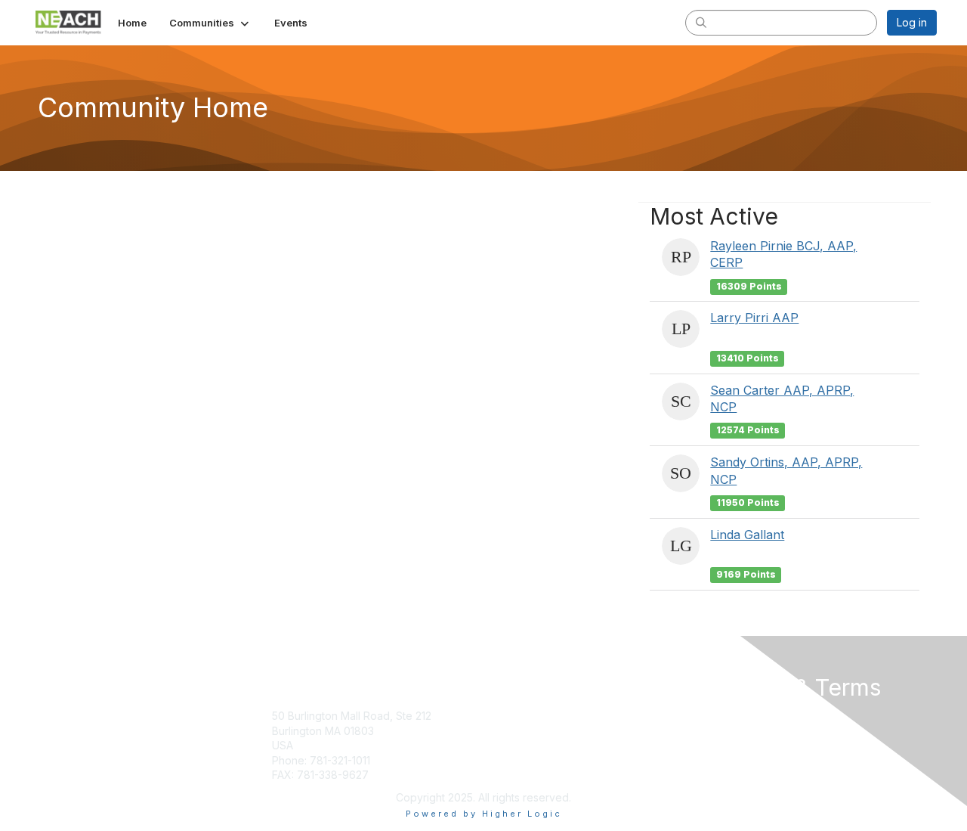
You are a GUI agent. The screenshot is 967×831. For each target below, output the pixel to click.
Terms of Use (741, 730)
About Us (730, 715)
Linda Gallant (747, 534)
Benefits (510, 730)
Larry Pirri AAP (754, 317)
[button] (210, 22)
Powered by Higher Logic (484, 813)
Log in (912, 22)
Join (500, 715)
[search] (701, 22)
